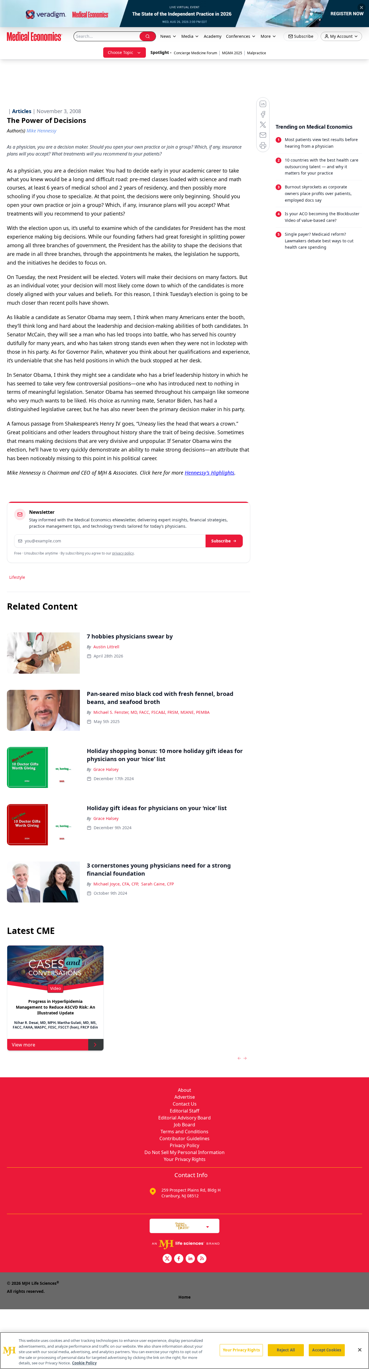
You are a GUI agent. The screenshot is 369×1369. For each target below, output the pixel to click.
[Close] (359, 1350)
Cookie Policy (84, 1363)
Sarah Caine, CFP (157, 884)
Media (187, 36)
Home (184, 1297)
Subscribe (221, 541)
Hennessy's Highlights (209, 472)
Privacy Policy (184, 1145)
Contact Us (185, 1104)
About (184, 1090)
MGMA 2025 (232, 52)
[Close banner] (361, 7)
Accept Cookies (326, 1350)
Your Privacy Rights (185, 1159)
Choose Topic (120, 52)
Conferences (238, 36)
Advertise (184, 1097)
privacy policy (123, 553)
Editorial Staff (184, 1111)
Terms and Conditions (184, 1131)
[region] (184, 1350)
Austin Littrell (106, 646)
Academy (212, 36)
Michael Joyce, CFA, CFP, (116, 884)
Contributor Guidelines (184, 1138)
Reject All (286, 1350)
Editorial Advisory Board (184, 1118)
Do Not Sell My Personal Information (184, 1152)
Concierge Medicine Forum (195, 52)
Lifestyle (17, 577)
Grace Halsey (105, 769)
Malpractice (256, 52)
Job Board (184, 1124)
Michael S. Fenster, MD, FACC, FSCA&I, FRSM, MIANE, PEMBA (151, 712)
